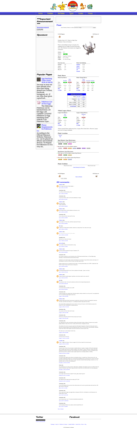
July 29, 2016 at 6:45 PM (63, 289)
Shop (85, 424)
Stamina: (78, 64)
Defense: (78, 67)
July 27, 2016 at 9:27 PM (63, 277)
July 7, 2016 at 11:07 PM (63, 193)
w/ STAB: (60, 90)
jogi (60, 280)
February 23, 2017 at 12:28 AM (64, 381)
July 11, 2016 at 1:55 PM (63, 229)
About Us (57, 424)
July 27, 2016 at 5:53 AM (63, 272)
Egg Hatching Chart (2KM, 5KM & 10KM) (47, 80)
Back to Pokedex (79, 176)
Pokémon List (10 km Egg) (47, 103)
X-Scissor (92, 80)
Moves (90, 13)
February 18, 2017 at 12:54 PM (64, 375)
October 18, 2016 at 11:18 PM (64, 353)
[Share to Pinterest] (66, 178)
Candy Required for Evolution (79, 167)
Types (71, 13)
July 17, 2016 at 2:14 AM (63, 240)
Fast (79, 99)
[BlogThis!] (62, 178)
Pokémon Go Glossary (63, 424)
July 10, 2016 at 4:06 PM (63, 206)
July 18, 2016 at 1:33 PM (63, 246)
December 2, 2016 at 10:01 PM (64, 369)
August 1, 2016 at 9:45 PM (63, 296)
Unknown (61, 184)
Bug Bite (65, 80)
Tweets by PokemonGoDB (40, 421)
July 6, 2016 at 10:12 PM (63, 187)
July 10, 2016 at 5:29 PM (63, 217)
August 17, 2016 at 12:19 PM (64, 338)
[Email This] (61, 178)
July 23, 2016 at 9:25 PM (63, 266)
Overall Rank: (73, 106)
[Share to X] (63, 178)
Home (40, 13)
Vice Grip (88, 80)
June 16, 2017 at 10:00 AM (63, 400)
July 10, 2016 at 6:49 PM (63, 223)
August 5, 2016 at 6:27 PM (63, 312)
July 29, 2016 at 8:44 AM (63, 283)
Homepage (52, 424)
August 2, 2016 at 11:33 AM (64, 306)
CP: (77, 69)
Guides (80, 13)
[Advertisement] (78, 19)
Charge (83, 99)
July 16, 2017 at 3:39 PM (63, 406)
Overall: (78, 71)
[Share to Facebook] (65, 178)
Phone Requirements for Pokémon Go (44, 128)
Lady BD (61, 340)
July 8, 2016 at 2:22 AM (63, 199)
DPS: (59, 88)
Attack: (78, 66)
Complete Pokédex (71, 424)
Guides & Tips (78, 424)
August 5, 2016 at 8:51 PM (63, 318)
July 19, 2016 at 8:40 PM (63, 252)
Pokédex (50, 13)
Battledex (61, 13)
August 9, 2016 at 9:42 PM (63, 332)
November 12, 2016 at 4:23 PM (64, 362)
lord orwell (61, 243)
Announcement (43, 27)
